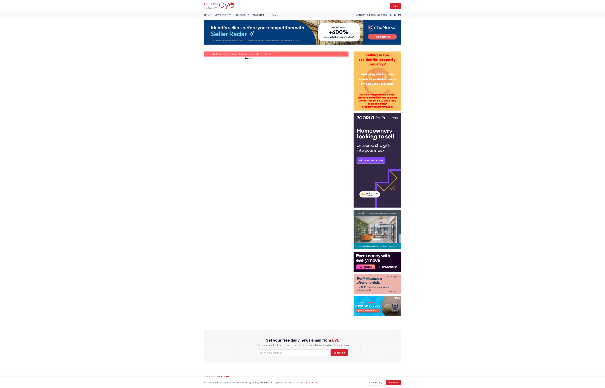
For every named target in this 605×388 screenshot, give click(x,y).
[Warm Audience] (377, 284)
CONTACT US (242, 15)
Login (395, 6)
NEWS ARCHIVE (222, 15)
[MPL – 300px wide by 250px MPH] (377, 229)
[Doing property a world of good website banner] (377, 306)
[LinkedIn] (399, 15)
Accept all (393, 382)
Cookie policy (310, 382)
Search (249, 58)
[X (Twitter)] (390, 15)
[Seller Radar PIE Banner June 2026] (302, 32)
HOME (207, 15)
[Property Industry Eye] (219, 6)
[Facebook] (395, 15)
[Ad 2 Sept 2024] (377, 81)
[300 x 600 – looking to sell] (377, 160)
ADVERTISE (259, 15)
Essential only (375, 382)
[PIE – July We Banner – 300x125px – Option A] (377, 262)
